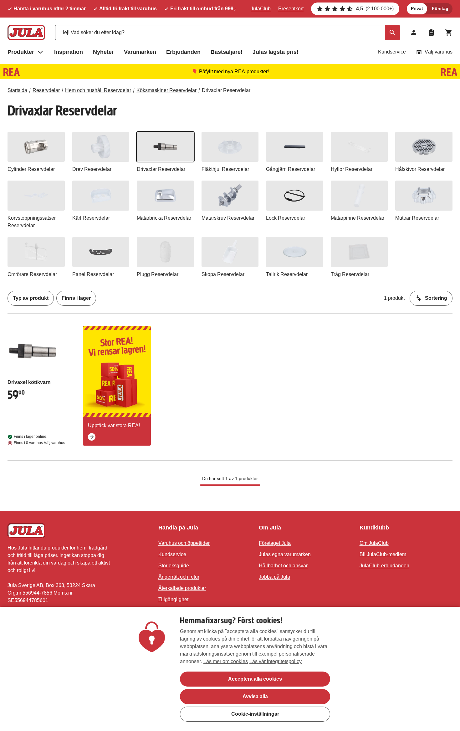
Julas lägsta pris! (276, 52)
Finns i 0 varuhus (39, 443)
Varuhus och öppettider (184, 543)
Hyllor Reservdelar (351, 169)
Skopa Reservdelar (223, 274)
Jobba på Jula (274, 577)
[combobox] (227, 32)
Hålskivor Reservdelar (420, 169)
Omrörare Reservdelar (32, 274)
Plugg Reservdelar (157, 274)
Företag (440, 8)
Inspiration (68, 52)
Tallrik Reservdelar (287, 274)
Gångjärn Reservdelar (290, 169)
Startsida (17, 90)
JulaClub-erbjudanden (384, 565)
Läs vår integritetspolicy (275, 661)
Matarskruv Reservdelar (228, 218)
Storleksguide (173, 565)
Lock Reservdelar (285, 218)
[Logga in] (413, 32)
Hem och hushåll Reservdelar (98, 90)
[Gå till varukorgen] (448, 32)
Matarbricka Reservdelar (164, 218)
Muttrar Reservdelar (417, 218)
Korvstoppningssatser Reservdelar (32, 221)
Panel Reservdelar (93, 274)
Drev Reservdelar (91, 169)
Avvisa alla (255, 696)
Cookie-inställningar (255, 714)
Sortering (436, 298)
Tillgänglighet (173, 599)
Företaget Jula (275, 543)
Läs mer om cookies (225, 661)
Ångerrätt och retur (178, 577)
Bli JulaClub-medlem (383, 554)
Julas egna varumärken (285, 554)
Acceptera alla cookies (255, 679)
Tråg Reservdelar (350, 274)
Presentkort (291, 8)
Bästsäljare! (227, 52)
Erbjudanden (183, 52)
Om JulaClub (374, 543)
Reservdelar (46, 90)
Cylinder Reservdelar (31, 169)
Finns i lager (76, 298)
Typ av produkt (31, 298)
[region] (230, 669)
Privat (417, 8)
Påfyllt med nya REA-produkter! (234, 71)
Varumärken (140, 52)
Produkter (21, 52)
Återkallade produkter (182, 588)
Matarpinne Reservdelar (357, 218)
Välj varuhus (438, 51)
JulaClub (261, 8)
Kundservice (392, 51)
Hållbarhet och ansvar (283, 565)
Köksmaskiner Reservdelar (166, 90)
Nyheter (103, 52)
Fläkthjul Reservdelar (225, 169)
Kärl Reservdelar (91, 218)
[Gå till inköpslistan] (431, 32)
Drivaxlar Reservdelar (226, 90)
